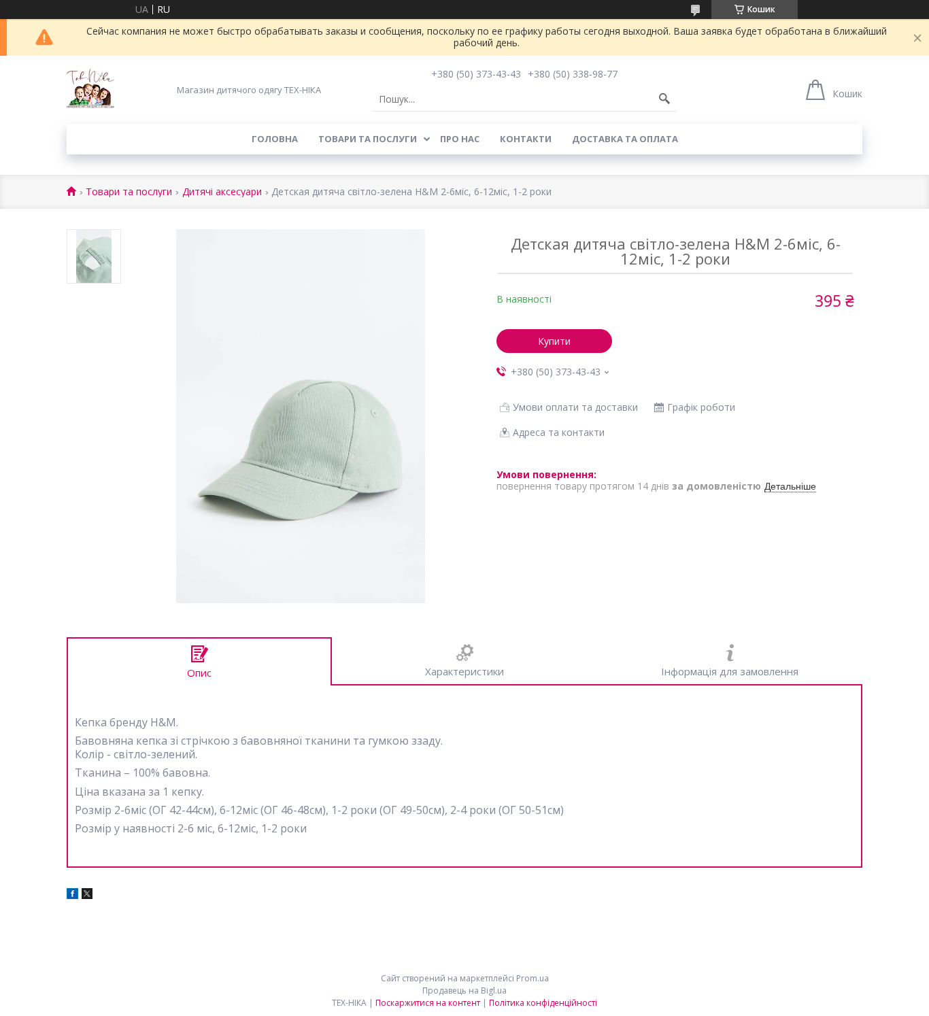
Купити (554, 341)
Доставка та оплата (625, 139)
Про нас (459, 139)
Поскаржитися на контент (427, 1003)
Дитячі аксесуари (222, 192)
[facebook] (72, 895)
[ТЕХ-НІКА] (90, 90)
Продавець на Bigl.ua (464, 990)
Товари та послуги (367, 139)
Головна (275, 139)
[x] (87, 895)
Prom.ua (532, 978)
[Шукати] (664, 99)
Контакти (526, 139)
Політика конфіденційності (543, 1003)
